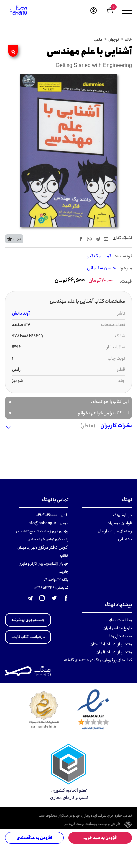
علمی (98, 40)
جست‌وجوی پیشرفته (28, 620)
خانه (128, 40)
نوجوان (113, 40)
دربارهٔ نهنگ (122, 515)
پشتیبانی (125, 539)
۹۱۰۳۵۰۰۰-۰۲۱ (46, 515)
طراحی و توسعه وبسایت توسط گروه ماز (92, 824)
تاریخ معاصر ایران (117, 628)
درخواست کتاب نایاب (28, 637)
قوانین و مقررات (119, 523)
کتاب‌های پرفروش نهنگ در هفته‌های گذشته (98, 660)
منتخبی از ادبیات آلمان (114, 652)
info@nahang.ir (41, 523)
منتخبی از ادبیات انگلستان (111, 644)
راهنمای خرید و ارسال (115, 531)
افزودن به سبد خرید (100, 838)
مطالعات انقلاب (119, 620)
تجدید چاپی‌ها (120, 636)
